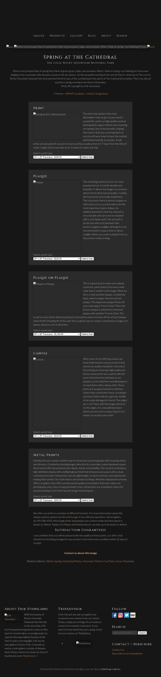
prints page (72, 516)
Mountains (128, 561)
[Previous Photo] (10, 46)
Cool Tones (109, 561)
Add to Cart (87, 157)
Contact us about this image (80, 552)
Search (122, 35)
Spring (58, 561)
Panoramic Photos (92, 561)
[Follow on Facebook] (115, 615)
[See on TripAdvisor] (133, 615)
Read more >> (30, 655)
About (106, 35)
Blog (92, 35)
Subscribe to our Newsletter (127, 653)
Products (57, 35)
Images (39, 35)
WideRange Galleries (110, 669)
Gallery (76, 35)
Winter (50, 561)
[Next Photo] (151, 46)
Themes (59, 93)
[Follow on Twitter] (127, 615)
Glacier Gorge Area (97, 93)
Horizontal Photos (72, 561)
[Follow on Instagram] (121, 615)
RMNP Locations (75, 93)
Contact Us (118, 649)
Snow (119, 561)
